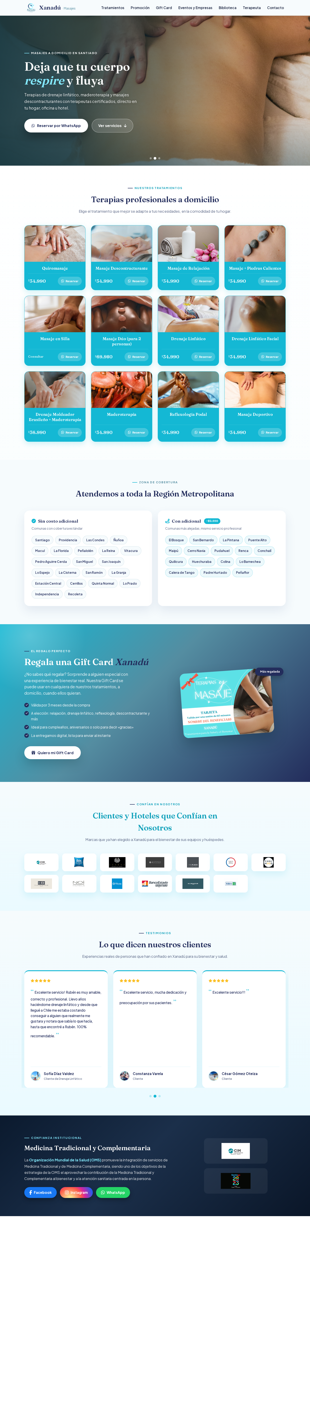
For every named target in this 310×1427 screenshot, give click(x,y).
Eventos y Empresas (195, 7)
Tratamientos (112, 7)
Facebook (43, 1192)
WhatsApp (116, 1192)
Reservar (72, 281)
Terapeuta (252, 7)
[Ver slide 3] (159, 158)
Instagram (79, 1192)
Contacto (275, 7)
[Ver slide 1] (151, 158)
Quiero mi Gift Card (55, 125)
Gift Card (164, 7)
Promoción (140, 7)
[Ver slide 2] (155, 158)
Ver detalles (102, 125)
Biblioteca (227, 7)
